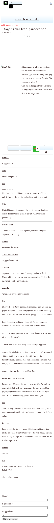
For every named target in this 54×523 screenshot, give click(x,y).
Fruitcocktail (7, 224)
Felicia (5, 447)
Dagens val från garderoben (24, 29)
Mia (4, 170)
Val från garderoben (9, 25)
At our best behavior (27, 19)
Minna (5, 241)
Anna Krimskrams (10, 254)
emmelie (5, 287)
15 (46, 151)
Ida (3, 183)
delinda (5, 157)
